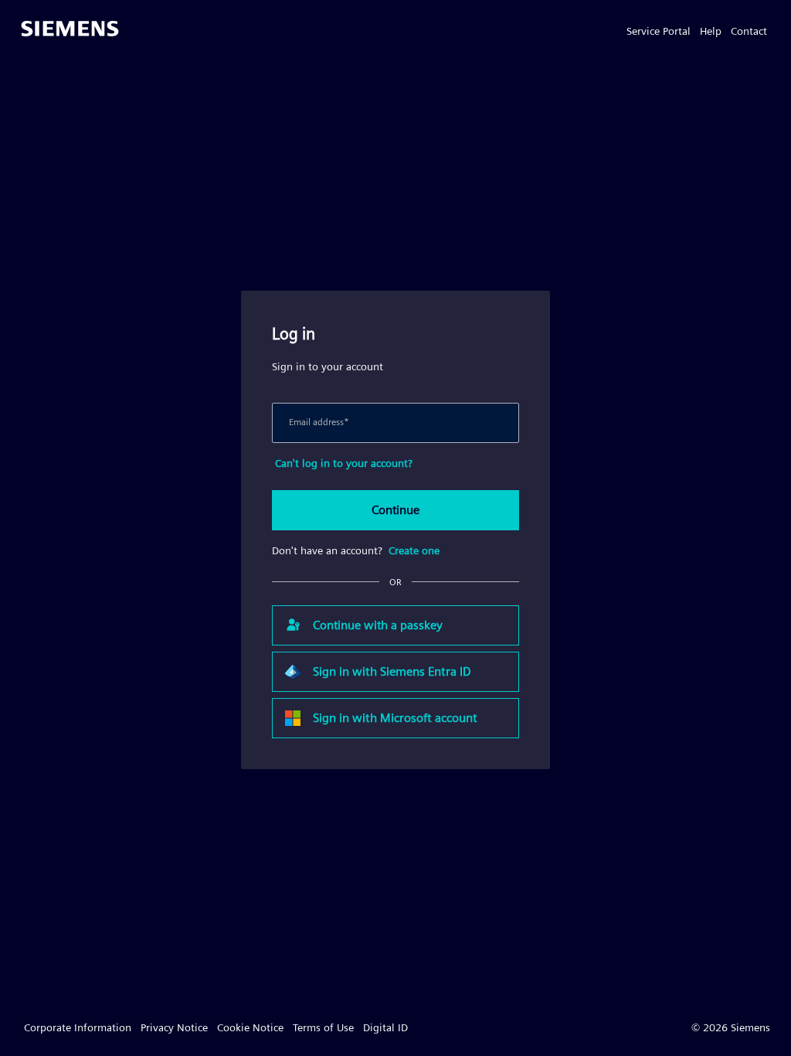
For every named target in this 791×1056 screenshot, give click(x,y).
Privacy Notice (174, 1027)
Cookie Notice (250, 1027)
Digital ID (385, 1027)
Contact (749, 31)
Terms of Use (323, 1027)
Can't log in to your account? (343, 463)
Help (710, 31)
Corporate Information (77, 1027)
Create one (414, 550)
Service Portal (658, 31)
